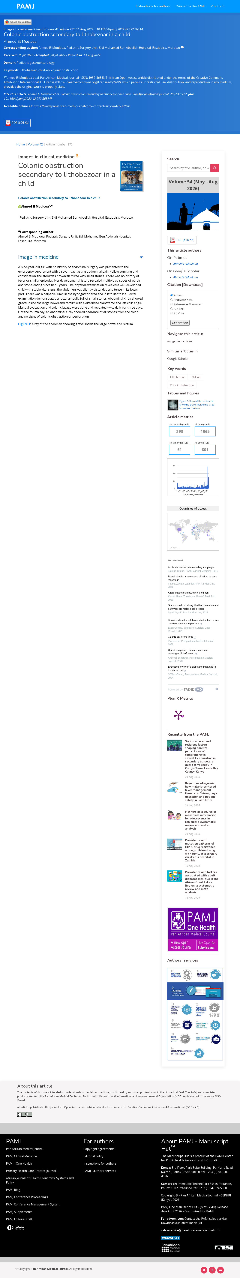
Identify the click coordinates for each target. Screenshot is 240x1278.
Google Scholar (178, 359)
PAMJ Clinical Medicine (21, 1156)
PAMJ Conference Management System (33, 1204)
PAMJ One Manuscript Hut (179, 1207)
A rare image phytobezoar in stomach (188, 592)
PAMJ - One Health (19, 1164)
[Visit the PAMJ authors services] (195, 1014)
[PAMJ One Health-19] (193, 929)
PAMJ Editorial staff (19, 1219)
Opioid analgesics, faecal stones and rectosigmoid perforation (188, 652)
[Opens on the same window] (24, 1116)
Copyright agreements (99, 1149)
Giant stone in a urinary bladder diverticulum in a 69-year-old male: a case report (193, 607)
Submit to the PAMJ (190, 6)
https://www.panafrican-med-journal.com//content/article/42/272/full (82, 106)
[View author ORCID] (19, 206)
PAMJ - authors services (99, 1171)
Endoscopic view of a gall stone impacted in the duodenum (192, 668)
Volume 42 (35, 144)
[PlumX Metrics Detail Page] (178, 715)
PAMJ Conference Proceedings (27, 1197)
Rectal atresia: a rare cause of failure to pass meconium (192, 578)
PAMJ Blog (13, 1190)
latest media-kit (191, 1223)
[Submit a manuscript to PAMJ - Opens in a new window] (193, 211)
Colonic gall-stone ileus (180, 636)
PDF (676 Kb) (20, 123)
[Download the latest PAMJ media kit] (170, 1238)
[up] (141, 257)
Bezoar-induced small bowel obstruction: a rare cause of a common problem (193, 622)
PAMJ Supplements (19, 1212)
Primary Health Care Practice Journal (31, 1171)
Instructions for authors (153, 6)
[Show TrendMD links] (216, 688)
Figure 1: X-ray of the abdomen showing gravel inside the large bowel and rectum (196, 404)
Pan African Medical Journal (24, 1149)
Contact (217, 6)
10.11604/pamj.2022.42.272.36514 (120, 29)
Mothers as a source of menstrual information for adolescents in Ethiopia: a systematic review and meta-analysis (200, 820)
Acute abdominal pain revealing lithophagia (191, 567)
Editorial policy (93, 1156)
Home (20, 144)
